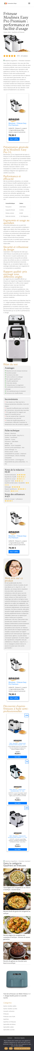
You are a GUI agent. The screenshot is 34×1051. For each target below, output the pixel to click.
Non (11, 1048)
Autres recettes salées (9, 1006)
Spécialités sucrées (9, 1029)
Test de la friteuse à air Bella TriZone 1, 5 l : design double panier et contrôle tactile (16, 996)
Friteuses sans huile (9, 1016)
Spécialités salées (8, 1027)
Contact (9, 1038)
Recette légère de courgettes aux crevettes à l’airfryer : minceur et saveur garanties (16, 937)
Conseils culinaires (8, 1011)
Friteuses (6, 1014)
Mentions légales (19, 1038)
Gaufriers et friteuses (18, 32)
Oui (6, 1048)
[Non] (32, 1045)
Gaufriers (6, 1019)
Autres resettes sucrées (10, 1008)
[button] (16, 60)
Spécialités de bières (9, 1024)
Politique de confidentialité (22, 1048)
